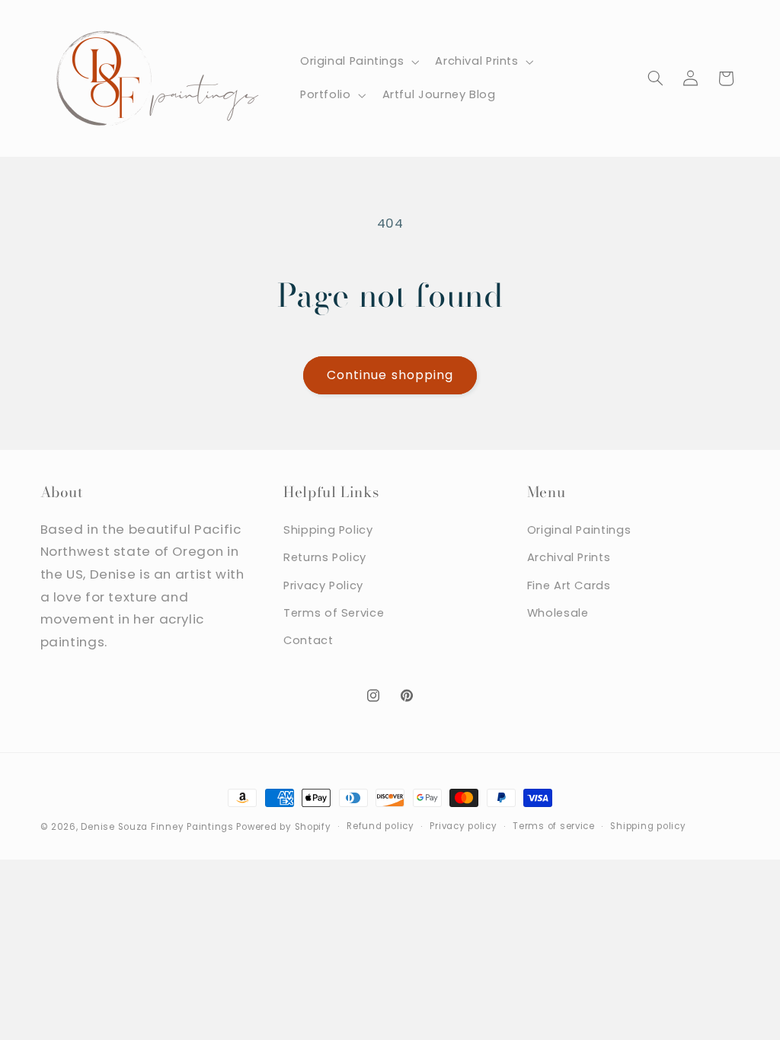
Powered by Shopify (283, 827)
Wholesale (558, 612)
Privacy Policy (323, 585)
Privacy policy (463, 826)
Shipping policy (648, 826)
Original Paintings (579, 530)
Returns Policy (324, 557)
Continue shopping (390, 375)
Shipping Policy (327, 530)
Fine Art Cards (569, 585)
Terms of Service (333, 612)
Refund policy (380, 826)
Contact (308, 640)
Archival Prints (568, 557)
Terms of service (554, 826)
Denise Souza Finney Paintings (157, 827)
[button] (357, 61)
